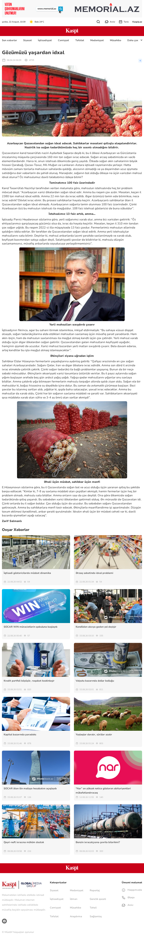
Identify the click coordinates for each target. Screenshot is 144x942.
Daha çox (132, 40)
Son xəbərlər (9, 40)
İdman (73, 899)
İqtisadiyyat (45, 40)
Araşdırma (76, 916)
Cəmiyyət (63, 40)
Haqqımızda (134, 890)
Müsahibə (115, 40)
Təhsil (93, 907)
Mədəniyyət (97, 40)
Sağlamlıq (96, 916)
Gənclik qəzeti (98, 899)
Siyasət (27, 40)
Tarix (126, 21)
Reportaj (95, 890)
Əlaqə (130, 897)
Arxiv (112, 21)
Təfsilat (79, 40)
